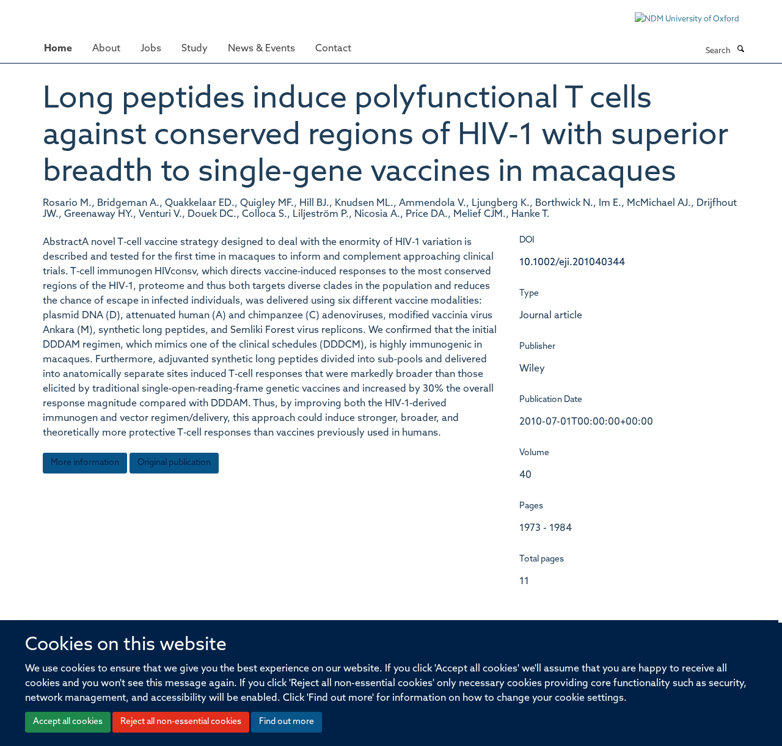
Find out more (286, 721)
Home (58, 49)
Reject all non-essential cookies (180, 721)
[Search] (740, 50)
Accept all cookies (68, 721)
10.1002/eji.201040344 (572, 263)
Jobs (151, 49)
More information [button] (85, 462)
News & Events (261, 49)
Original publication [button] (174, 462)
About (106, 49)
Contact (333, 49)
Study (194, 49)
